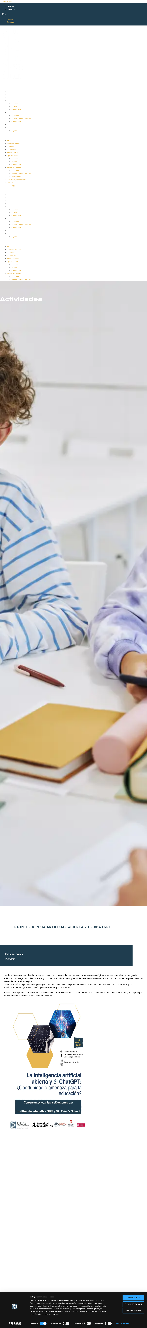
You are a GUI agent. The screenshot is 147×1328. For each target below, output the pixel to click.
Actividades (12, 94)
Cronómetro (16, 109)
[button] (56, 14)
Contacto (11, 9)
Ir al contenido (5, 1)
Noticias (11, 6)
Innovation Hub (13, 97)
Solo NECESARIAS (133, 1311)
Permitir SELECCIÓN (133, 1304)
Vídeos (14, 106)
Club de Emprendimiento (17, 125)
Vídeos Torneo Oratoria (21, 118)
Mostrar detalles (122, 1323)
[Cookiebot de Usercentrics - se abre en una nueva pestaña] (15, 1323)
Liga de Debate (13, 100)
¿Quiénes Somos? (14, 88)
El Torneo (15, 115)
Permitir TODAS (133, 1298)
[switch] (66, 1323)
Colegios (11, 91)
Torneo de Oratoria (15, 112)
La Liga (14, 103)
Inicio (10, 85)
